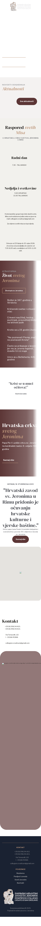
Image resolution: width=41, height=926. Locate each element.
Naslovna (20, 873)
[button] (20, 573)
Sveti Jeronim (20, 880)
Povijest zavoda (20, 876)
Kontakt (20, 883)
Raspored (20, 130)
